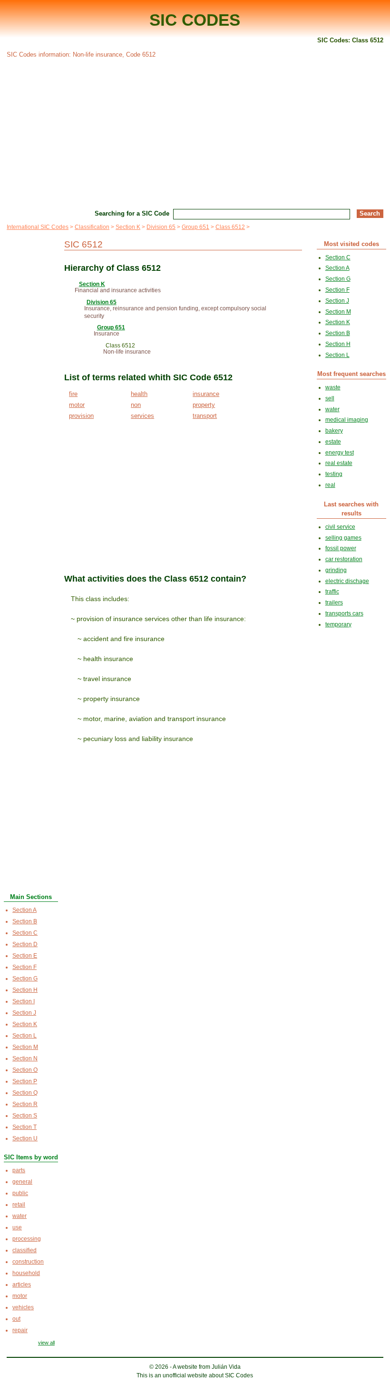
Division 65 (161, 227)
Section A (24, 910)
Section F (24, 967)
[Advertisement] (195, 132)
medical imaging (346, 419)
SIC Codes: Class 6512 (350, 40)
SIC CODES (194, 19)
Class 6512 (230, 227)
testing (333, 474)
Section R (25, 1104)
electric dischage (347, 581)
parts (18, 1170)
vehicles (23, 1307)
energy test (339, 452)
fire (73, 393)
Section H (25, 990)
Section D (25, 944)
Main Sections (31, 896)
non (136, 404)
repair (20, 1330)
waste (333, 387)
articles (21, 1284)
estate (333, 441)
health (139, 393)
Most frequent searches (351, 373)
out (16, 1318)
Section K (128, 227)
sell (329, 398)
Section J (24, 1012)
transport (205, 415)
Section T (24, 1127)
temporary (338, 624)
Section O (25, 1070)
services (142, 415)
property (204, 404)
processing (26, 1239)
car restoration (343, 559)
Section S (24, 1115)
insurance (206, 393)
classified (24, 1250)
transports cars (344, 613)
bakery (334, 430)
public (20, 1193)
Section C (25, 932)
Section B (24, 921)
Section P (24, 1081)
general (22, 1181)
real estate (338, 463)
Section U (25, 1138)
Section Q (25, 1092)
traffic (332, 591)
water (19, 1216)
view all (46, 1342)
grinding (336, 570)
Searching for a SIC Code (132, 213)
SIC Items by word (31, 1157)
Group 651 (195, 227)
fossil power (340, 548)
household (26, 1273)
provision (81, 415)
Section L (24, 1035)
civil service (340, 527)
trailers (334, 602)
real (330, 485)
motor (77, 404)
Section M (25, 1047)
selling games (343, 537)
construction (28, 1261)
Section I (23, 1001)
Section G (25, 978)
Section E (24, 955)
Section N (25, 1058)
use (17, 1227)
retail (18, 1204)
